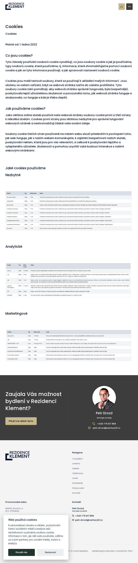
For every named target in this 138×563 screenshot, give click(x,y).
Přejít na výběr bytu (21, 421)
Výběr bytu (77, 473)
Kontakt (76, 493)
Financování (78, 488)
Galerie (75, 468)
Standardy (77, 483)
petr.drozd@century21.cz (106, 427)
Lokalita (76, 463)
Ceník (75, 478)
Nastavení (50, 552)
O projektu (77, 458)
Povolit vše (21, 552)
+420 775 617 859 (106, 423)
